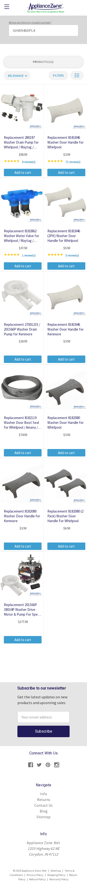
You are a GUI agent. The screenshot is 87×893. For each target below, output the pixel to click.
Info (43, 793)
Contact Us (43, 805)
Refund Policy (37, 879)
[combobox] (43, 30)
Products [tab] (42, 62)
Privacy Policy (35, 875)
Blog (44, 811)
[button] (77, 75)
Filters (58, 75)
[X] (39, 764)
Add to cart (22, 172)
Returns (43, 799)
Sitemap (43, 816)
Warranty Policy (59, 879)
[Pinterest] (48, 764)
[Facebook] (30, 764)
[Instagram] (56, 764)
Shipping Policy (56, 875)
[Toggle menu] (6, 6)
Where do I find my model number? (30, 22)
